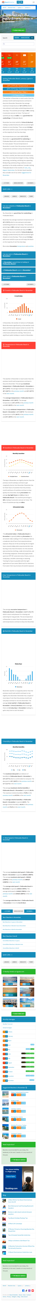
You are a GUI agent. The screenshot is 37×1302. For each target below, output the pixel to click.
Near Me (17, 37)
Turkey (31, 196)
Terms (4, 1296)
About (20, 1295)
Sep (9, 55)
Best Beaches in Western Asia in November (14, 926)
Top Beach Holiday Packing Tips (18, 1218)
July (29, 168)
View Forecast (19, 30)
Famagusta (23, 196)
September (11, 170)
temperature (21, 246)
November (11, 1076)
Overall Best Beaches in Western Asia (13, 944)
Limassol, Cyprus (16, 1133)
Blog (4, 1195)
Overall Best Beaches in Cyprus (11, 940)
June (25, 168)
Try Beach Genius (19, 1160)
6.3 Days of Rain (18, 95)
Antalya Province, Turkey (18, 1125)
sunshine (30, 246)
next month (10, 393)
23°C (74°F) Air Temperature (18, 86)
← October (6, 183)
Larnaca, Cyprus (16, 1109)
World (4, 7)
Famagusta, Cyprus (17, 1117)
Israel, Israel (15, 1100)
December (11, 1080)
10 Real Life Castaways (15, 1223)
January (10, 1032)
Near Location (25, 37)
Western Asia (11, 7)
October (10, 1071)
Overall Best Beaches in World (11, 948)
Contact (28, 1295)
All (32, 37)
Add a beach (24, 1296)
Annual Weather (18, 183)
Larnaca (27, 7)
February (10, 1036)
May (9, 1049)
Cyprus (19, 7)
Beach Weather (14, 1295)
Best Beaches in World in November (12, 929)
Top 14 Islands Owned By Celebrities (19, 1235)
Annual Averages (7, 1028)
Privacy (9, 1296)
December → (31, 183)
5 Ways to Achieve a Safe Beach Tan (19, 1240)
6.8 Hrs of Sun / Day (18, 92)
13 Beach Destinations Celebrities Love (20, 1252)
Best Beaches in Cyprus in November (13, 922)
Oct (17, 55)
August (5, 170)
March (9, 1040)
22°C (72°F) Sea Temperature (18, 89)
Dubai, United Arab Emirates (19, 1092)
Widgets (14, 1296)
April (9, 1045)
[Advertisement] (18, 433)
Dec (32, 55)
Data (24, 1295)
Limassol (6, 196)
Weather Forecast (7, 1024)
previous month (19, 391)
